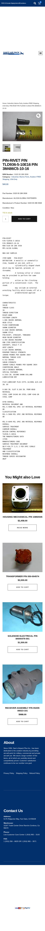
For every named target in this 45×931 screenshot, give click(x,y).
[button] (35, 3)
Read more (22, 528)
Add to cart (24, 219)
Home (4, 103)
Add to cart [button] (22, 587)
